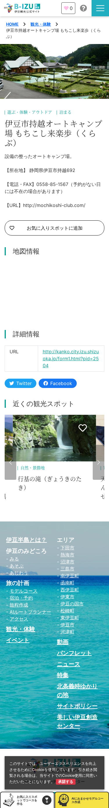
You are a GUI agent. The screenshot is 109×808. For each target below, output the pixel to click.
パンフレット (74, 652)
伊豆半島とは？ (26, 539)
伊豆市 (67, 625)
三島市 (67, 569)
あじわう (19, 573)
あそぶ (17, 566)
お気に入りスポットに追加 (55, 228)
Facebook (61, 383)
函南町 (67, 583)
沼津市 (67, 562)
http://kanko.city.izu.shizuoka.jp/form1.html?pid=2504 (71, 358)
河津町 (67, 632)
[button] (10, 462)
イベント (17, 640)
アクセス (19, 619)
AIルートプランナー (30, 612)
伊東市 (67, 597)
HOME (12, 24)
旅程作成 (19, 605)
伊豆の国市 (72, 604)
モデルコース (23, 591)
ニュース (68, 664)
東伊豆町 (69, 618)
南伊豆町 (69, 576)
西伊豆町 (69, 590)
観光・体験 (41, 24)
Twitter (24, 383)
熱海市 (67, 555)
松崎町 (67, 611)
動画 (63, 641)
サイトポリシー (77, 705)
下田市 (67, 548)
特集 (63, 675)
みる (14, 559)
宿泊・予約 (21, 598)
